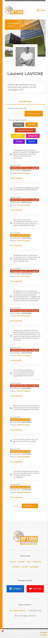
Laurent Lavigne (23, 173)
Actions (21, 562)
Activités (15, 567)
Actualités (34, 567)
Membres (37, 562)
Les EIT (25, 567)
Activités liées (25, 101)
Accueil (13, 562)
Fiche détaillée (16, 178)
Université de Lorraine (12, 24)
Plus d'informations (17, 611)
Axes (29, 562)
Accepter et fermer (43, 633)
